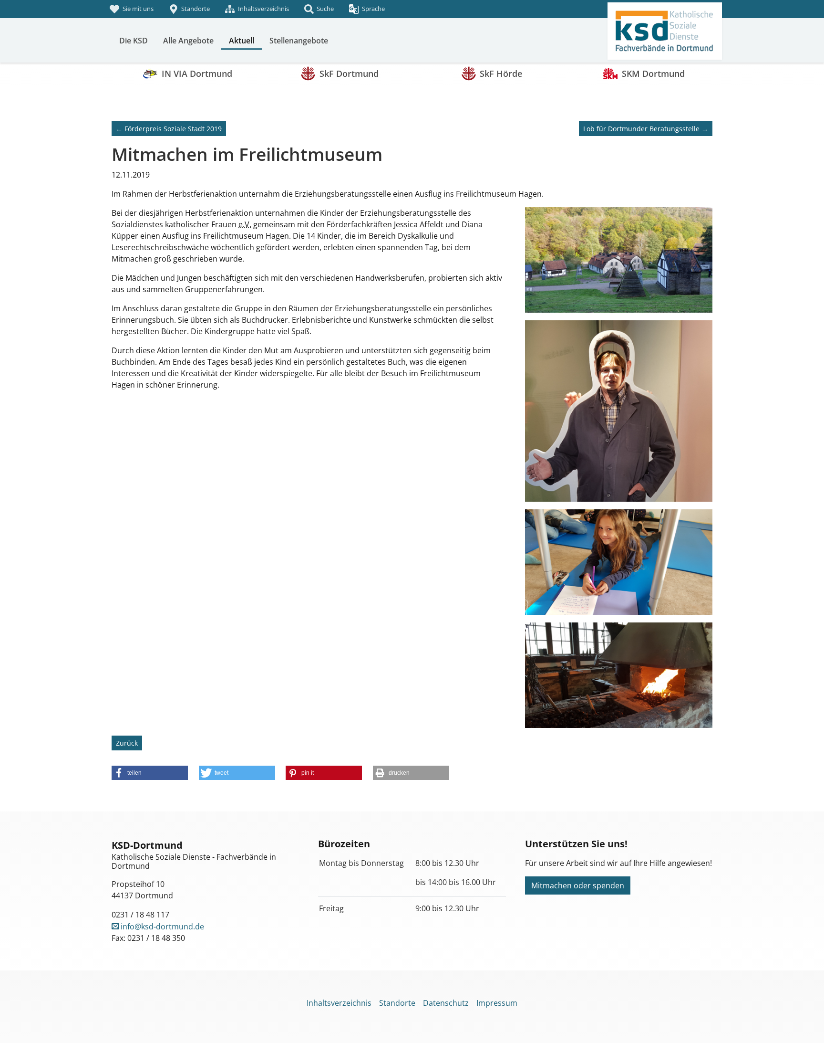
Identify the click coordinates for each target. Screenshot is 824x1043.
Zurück (127, 743)
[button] (150, 773)
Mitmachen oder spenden (577, 885)
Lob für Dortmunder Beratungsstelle (645, 128)
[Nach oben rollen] (803, 1022)
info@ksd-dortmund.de (162, 926)
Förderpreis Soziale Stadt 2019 (169, 128)
